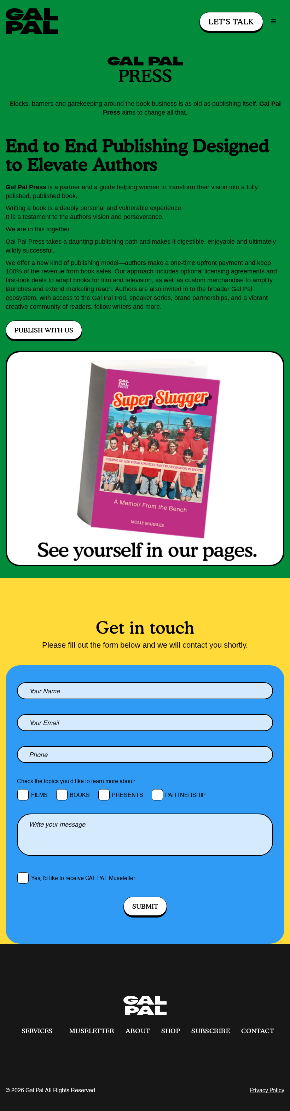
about (138, 1031)
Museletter (91, 1031)
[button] (273, 21)
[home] (32, 21)
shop (170, 1031)
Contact (257, 1031)
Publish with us (43, 330)
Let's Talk (231, 21)
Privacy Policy (267, 1090)
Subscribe (210, 1031)
